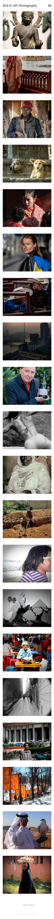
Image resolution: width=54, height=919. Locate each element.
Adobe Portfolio (31, 914)
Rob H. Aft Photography (20, 5)
